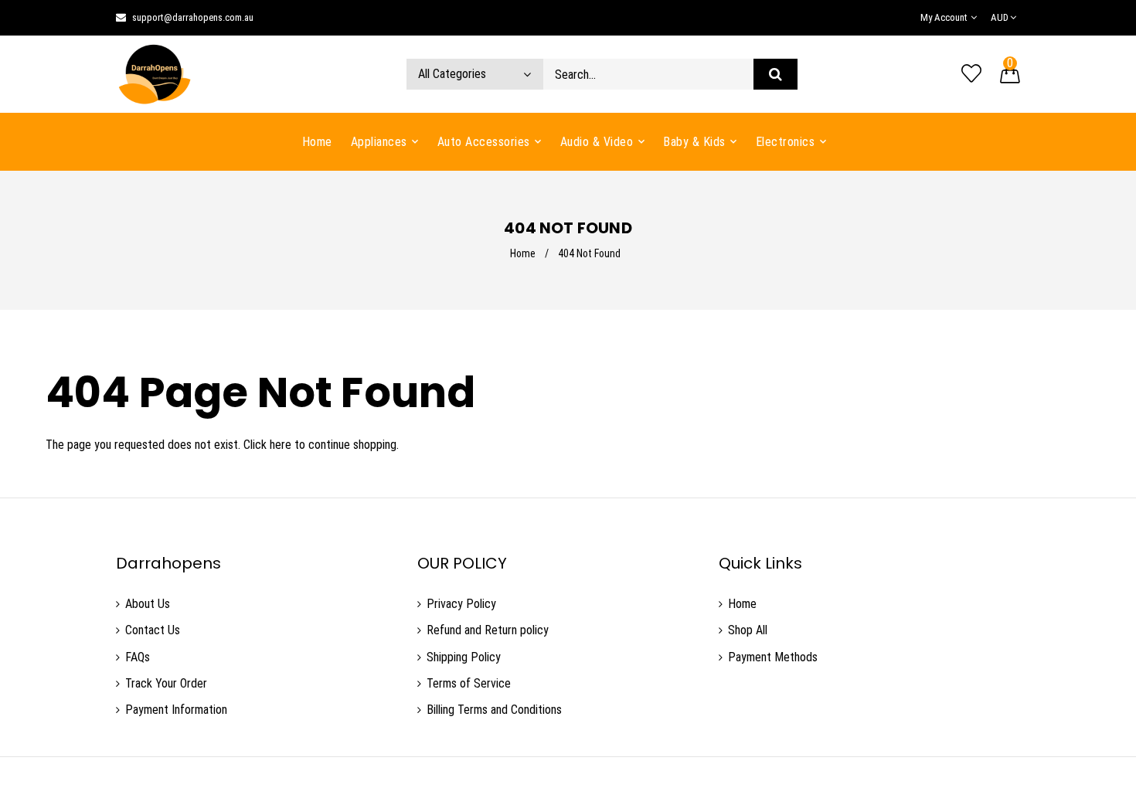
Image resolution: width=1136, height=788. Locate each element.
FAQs (137, 657)
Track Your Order (166, 683)
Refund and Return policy (488, 630)
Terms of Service (469, 683)
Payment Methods (773, 657)
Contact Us (152, 630)
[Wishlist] (971, 74)
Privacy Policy (461, 603)
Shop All (747, 630)
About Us (147, 603)
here (280, 444)
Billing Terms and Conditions (494, 709)
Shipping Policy (464, 657)
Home (523, 253)
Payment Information (176, 709)
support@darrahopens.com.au (192, 17)
